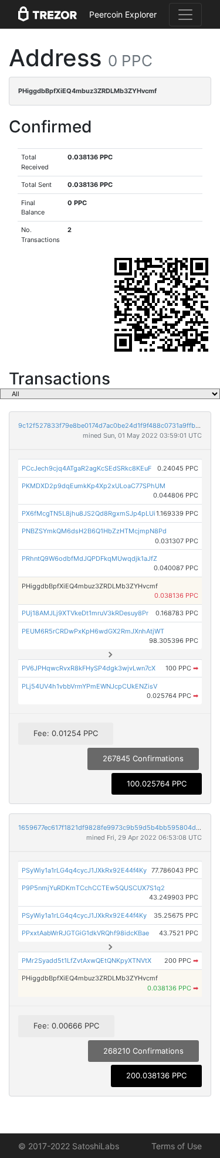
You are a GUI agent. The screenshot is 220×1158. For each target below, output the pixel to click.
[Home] (47, 15)
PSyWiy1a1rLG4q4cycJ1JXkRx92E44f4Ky (84, 870)
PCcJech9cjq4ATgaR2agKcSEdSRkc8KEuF (86, 468)
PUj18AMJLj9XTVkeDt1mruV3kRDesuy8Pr (85, 613)
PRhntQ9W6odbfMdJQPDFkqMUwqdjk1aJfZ (89, 558)
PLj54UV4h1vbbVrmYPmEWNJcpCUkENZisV (89, 686)
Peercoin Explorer (123, 14)
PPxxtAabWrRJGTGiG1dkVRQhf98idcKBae (85, 933)
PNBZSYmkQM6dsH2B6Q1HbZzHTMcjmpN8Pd (94, 531)
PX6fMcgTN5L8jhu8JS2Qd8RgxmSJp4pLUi (88, 513)
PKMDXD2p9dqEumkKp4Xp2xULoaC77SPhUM (93, 486)
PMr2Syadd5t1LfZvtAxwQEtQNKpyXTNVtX (86, 960)
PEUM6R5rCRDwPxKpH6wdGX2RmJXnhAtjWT (93, 631)
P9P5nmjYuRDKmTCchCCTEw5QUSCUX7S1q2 (93, 888)
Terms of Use (176, 1146)
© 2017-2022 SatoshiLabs (68, 1146)
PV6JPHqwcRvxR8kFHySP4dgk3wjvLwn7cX (88, 668)
